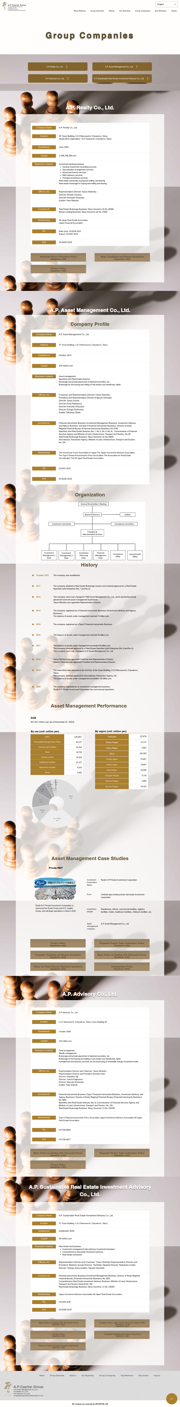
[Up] (171, 1398)
